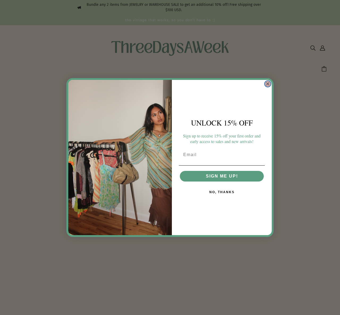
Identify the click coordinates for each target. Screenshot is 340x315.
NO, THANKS (222, 192)
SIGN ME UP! (222, 176)
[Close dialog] (268, 84)
